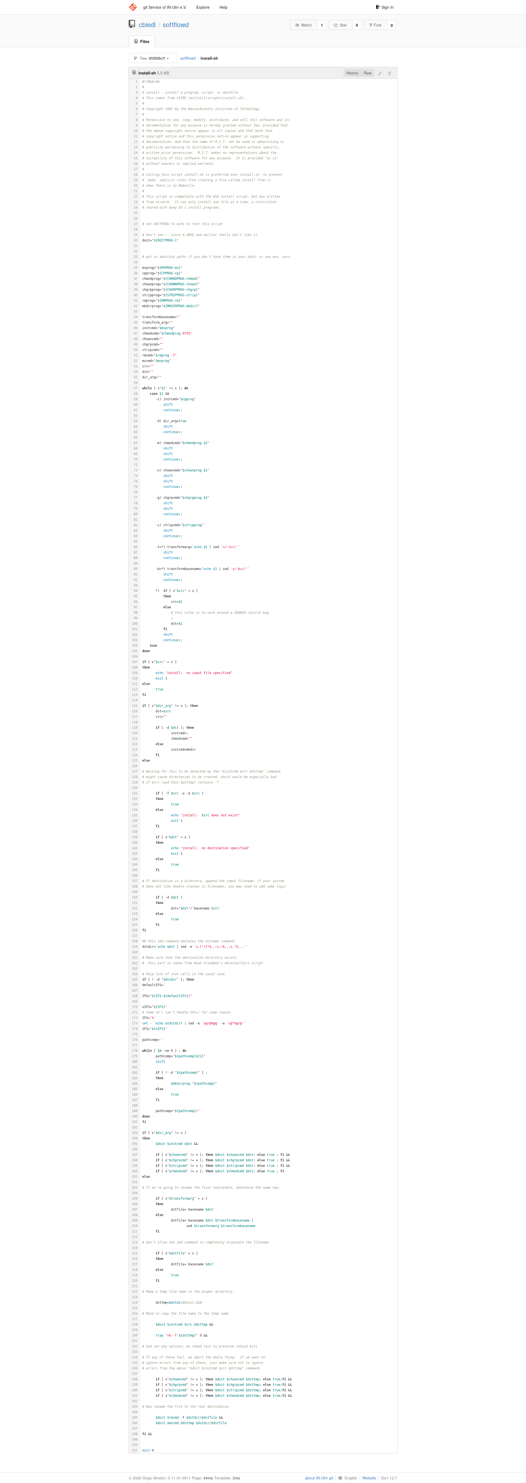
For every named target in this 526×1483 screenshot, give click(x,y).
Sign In (388, 7)
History (352, 73)
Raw (367, 73)
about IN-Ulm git (319, 1478)
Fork (378, 25)
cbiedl (147, 24)
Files (144, 41)
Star (343, 25)
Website (369, 1478)
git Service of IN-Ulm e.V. (165, 7)
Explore (203, 7)
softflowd (176, 24)
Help (223, 7)
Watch (306, 25)
